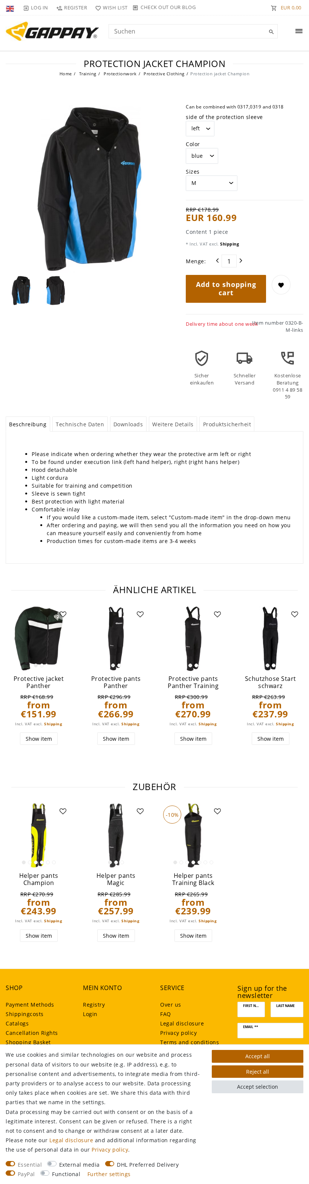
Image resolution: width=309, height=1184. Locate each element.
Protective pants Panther (116, 682)
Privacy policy (178, 1032)
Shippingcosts (25, 1014)
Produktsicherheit (227, 424)
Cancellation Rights (32, 1032)
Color (193, 144)
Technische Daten (80, 424)
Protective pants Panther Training (193, 682)
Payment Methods (30, 1004)
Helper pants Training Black (193, 879)
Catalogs (17, 1023)
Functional (66, 1174)
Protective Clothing (163, 73)
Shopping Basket (28, 1042)
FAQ (165, 1014)
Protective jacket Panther (39, 682)
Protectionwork (119, 73)
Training (87, 73)
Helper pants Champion (38, 879)
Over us (170, 1004)
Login (90, 1014)
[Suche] (270, 32)
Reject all (257, 1071)
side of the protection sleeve (224, 117)
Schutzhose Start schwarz (270, 682)
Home (66, 73)
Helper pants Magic (116, 879)
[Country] (11, 7)
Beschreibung (27, 424)
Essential (30, 1164)
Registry (94, 1004)
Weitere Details (173, 424)
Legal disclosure (182, 1023)
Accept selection (257, 1086)
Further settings (109, 1174)
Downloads (128, 424)
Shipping (229, 244)
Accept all (257, 1056)
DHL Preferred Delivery (148, 1164)
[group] (38, 638)
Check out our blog (168, 7)
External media (79, 1164)
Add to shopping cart (226, 288)
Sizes (193, 171)
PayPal (26, 1174)
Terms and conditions (189, 1042)
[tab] (28, 424)
